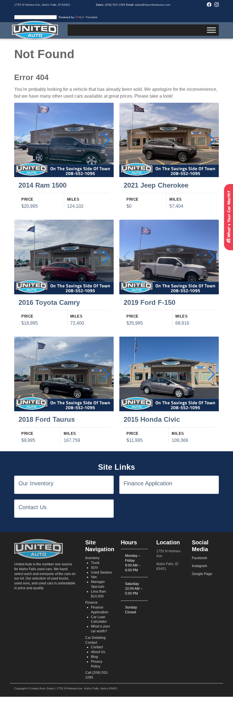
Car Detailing (95, 638)
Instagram (199, 566)
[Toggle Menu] (211, 30)
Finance (91, 603)
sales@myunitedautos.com (152, 4)
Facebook (199, 558)
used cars (45, 583)
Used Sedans (101, 572)
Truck (95, 563)
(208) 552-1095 (115, 4)
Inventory (92, 558)
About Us (98, 652)
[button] (106, 140)
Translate (92, 17)
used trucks (59, 578)
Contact (91, 643)
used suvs (22, 583)
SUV (94, 568)
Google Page (202, 574)
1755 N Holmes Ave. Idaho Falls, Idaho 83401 (87, 688)
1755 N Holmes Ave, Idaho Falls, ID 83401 (42, 4)
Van (94, 577)
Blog (94, 657)
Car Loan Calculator (99, 619)
